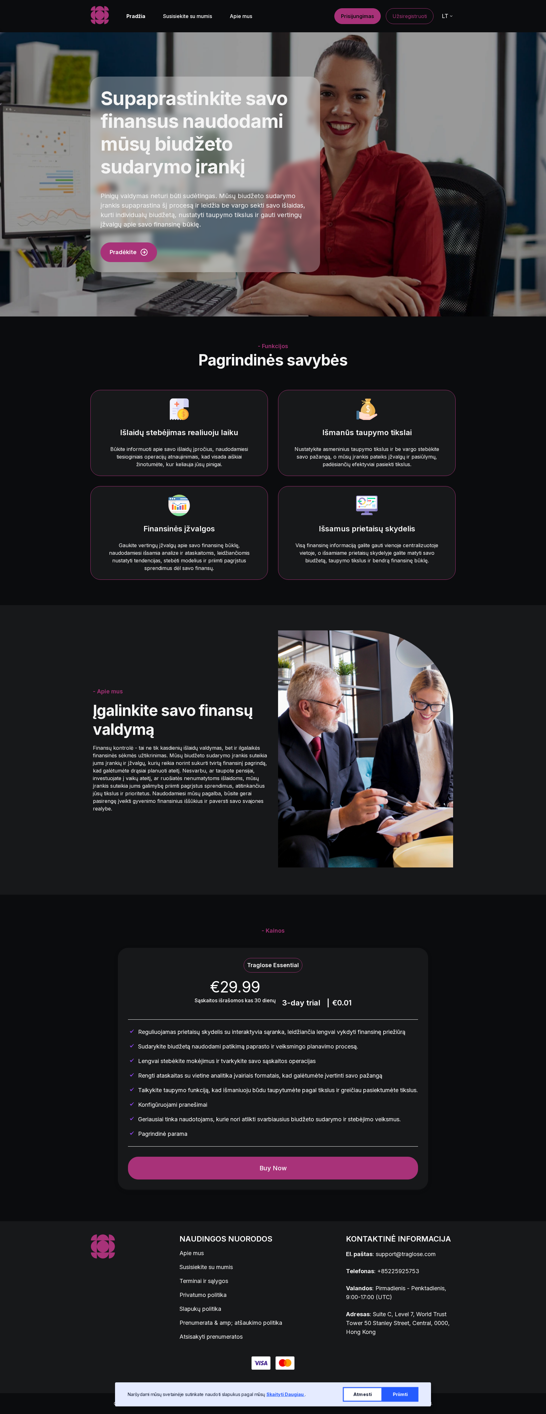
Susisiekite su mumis (187, 16)
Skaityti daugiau (285, 1394)
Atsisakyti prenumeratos (211, 1336)
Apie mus (241, 16)
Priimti (400, 1394)
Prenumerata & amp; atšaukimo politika (230, 1322)
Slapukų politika (200, 1308)
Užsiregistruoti (409, 16)
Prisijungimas (357, 16)
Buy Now (273, 1168)
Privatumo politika (203, 1295)
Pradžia (135, 16)
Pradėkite (123, 252)
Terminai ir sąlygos (203, 1281)
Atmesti (362, 1394)
